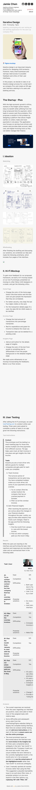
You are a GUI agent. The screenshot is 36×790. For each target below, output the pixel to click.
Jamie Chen (10, 4)
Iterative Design (11, 22)
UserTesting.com (9, 424)
